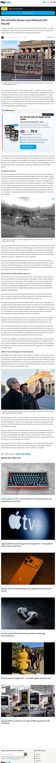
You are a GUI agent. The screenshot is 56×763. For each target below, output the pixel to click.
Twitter (38, 756)
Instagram (38, 760)
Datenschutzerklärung (15, 758)
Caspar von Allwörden (12, 37)
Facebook (38, 754)
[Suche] (51, 2)
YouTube (38, 758)
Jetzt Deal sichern (28, 13)
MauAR (18, 454)
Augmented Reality (26, 454)
